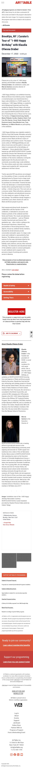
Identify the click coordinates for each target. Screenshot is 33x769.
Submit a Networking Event (9, 589)
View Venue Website (8, 525)
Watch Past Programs (7, 607)
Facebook (15, 754)
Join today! (15, 270)
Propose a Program (16, 730)
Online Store (16, 725)
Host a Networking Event (16, 732)
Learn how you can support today (16, 662)
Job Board (16, 723)
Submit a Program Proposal (9, 580)
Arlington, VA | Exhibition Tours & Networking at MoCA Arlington (23, 557)
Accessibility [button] (8, 292)
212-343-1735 (17, 750)
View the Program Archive (8, 599)
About (16, 716)
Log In (16, 713)
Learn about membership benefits (16, 645)
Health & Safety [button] (9, 286)
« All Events (6, 25)
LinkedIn (18, 754)
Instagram (11, 754)
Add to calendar (12, 333)
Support (16, 720)
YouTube (21, 754)
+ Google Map (7, 522)
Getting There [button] (8, 298)
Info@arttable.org (16, 747)
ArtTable (23, 2)
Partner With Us (16, 728)
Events (16, 718)
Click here (16, 679)
